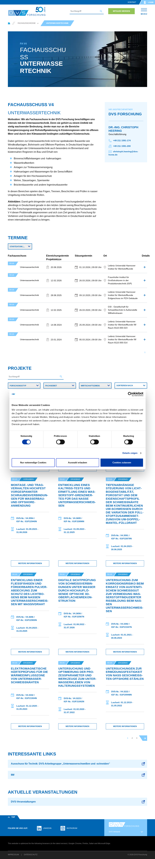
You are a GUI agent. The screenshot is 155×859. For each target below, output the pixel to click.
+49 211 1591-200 (122, 146)
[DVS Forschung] (27, 11)
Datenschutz (30, 855)
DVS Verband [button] (114, 832)
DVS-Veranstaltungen (23, 801)
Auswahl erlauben (77, 462)
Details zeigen (129, 453)
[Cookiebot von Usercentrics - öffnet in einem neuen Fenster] (130, 394)
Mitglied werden (121, 11)
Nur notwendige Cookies (33, 462)
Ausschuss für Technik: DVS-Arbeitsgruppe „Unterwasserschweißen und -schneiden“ (60, 763)
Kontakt (132, 2)
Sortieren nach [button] (124, 386)
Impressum (13, 855)
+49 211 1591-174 (122, 140)
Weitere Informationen (30, 563)
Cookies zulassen (121, 462)
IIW (12, 775)
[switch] (60, 442)
